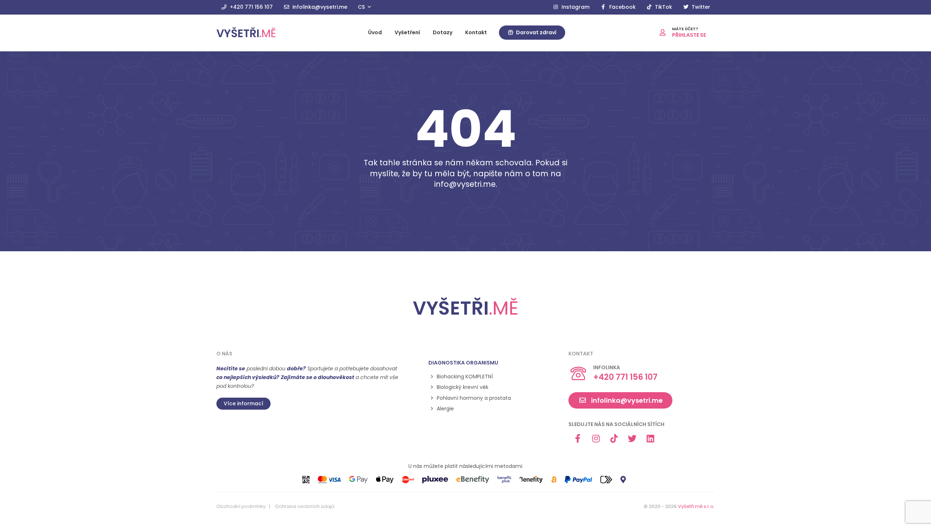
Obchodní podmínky (240, 506)
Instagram (575, 7)
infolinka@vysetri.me (319, 7)
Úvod (375, 32)
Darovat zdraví (535, 32)
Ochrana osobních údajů (304, 506)
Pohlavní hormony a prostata (474, 398)
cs (362, 7)
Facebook (622, 7)
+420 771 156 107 (250, 7)
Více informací (243, 403)
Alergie (445, 408)
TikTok (663, 7)
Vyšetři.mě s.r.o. (696, 506)
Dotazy (442, 32)
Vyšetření (407, 32)
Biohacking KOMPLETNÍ (465, 376)
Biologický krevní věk (462, 387)
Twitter (700, 7)
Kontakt (476, 32)
